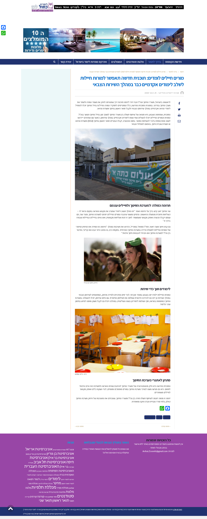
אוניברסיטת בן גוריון (60, 453)
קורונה (40, 496)
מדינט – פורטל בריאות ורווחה (107, 509)
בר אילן (64, 466)
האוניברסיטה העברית (41, 466)
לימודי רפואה (33, 479)
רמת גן (77, 509)
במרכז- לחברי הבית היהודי (32, 509)
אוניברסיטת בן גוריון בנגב (36, 454)
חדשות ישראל (39, 514)
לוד (65, 514)
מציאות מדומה (44, 492)
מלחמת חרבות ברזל (57, 492)
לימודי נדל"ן (44, 479)
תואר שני (45, 500)
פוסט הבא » (79, 426)
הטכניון (39, 471)
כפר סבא (31, 514)
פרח (46, 497)
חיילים (166, 417)
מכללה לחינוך (43, 483)
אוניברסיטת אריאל (38, 449)
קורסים (33, 496)
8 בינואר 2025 (150, 93)
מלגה (28, 487)
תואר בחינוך (150, 417)
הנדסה (39, 475)
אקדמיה (71, 467)
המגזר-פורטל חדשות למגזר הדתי (134, 509)
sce (72, 449)
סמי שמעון (52, 497)
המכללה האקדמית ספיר (51, 475)
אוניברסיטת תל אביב (50, 461)
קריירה (27, 497)
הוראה (45, 471)
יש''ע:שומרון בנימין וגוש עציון (51, 509)
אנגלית (30, 463)
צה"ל (159, 417)
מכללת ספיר (62, 487)
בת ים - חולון (70, 509)
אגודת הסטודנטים (59, 450)
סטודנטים (65, 495)
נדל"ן (25, 514)
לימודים (54, 478)
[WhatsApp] (3, 33)
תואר (72, 501)
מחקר (57, 483)
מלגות (70, 491)
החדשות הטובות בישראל (89, 509)
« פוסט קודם (166, 426)
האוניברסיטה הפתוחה (61, 470)
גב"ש (63, 509)
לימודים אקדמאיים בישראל (54, 514)
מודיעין (120, 509)
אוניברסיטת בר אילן (61, 458)
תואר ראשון (60, 500)
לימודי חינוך (65, 479)
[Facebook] (3, 27)
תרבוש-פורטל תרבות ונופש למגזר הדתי (160, 509)
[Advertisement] (46, 93)
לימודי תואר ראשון (68, 483)
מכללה (50, 483)
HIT (68, 449)
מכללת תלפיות (44, 487)
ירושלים (34, 475)
